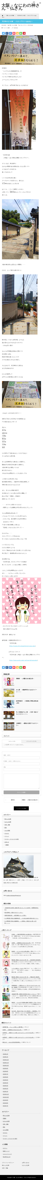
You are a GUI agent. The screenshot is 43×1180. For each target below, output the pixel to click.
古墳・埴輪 (7, 824)
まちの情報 (14, 25)
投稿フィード (6, 1151)
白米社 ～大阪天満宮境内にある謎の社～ (22, 934)
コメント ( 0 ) (11, 741)
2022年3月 (5, 1085)
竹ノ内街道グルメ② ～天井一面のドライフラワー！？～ (27, 713)
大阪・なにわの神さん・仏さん (21, 7)
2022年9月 (5, 1068)
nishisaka (16, 27)
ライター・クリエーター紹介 (11, 839)
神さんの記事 (7, 819)
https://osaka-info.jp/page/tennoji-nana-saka (22, 646)
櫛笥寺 (13, 800)
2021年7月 (5, 1105)
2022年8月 (5, 1071)
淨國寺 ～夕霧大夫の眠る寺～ (25, 678)
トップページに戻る (21, 808)
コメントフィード (7, 1154)
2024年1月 (5, 1054)
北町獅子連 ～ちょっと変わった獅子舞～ (12, 1027)
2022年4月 (5, 1082)
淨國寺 (7, 844)
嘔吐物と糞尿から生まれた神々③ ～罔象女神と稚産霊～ (26, 977)
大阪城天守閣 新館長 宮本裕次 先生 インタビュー (24, 994)
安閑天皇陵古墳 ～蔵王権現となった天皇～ (15, 915)
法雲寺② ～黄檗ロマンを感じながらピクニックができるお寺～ (18, 1032)
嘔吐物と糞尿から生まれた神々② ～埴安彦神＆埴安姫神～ (26, 960)
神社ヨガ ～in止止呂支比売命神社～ (11, 1042)
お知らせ (6, 842)
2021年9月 (5, 1100)
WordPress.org (6, 1156)
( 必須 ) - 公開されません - (12, 761)
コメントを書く (6, 27)
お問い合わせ (25, 1162)
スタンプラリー (23, 25)
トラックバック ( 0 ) (31, 741)
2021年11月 (6, 1094)
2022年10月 (6, 1065)
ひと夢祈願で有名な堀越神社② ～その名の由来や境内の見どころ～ (21, 918)
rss (34, 2)
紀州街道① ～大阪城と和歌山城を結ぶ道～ (27, 702)
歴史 (10, 25)
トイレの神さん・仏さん (18, 968)
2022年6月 (5, 1077)
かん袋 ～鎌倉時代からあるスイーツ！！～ (26, 691)
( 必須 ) (7, 755)
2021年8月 (5, 1103)
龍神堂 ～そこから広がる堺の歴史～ (21, 951)
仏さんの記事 (7, 821)
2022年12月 (6, 1059)
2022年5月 (5, 1080)
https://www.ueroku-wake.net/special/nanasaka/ (23, 660)
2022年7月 (5, 1074)
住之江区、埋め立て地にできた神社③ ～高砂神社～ (25, 1011)
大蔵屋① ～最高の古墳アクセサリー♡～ (27, 724)
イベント (6, 836)
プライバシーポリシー (8, 1162)
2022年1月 (5, 1091)
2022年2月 (5, 1088)
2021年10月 (6, 1097)
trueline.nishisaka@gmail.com (13, 895)
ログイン (5, 1148)
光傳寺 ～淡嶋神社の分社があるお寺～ (21, 942)
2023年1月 (5, 1056)
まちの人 (6, 833)
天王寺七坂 (30, 25)
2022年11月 (6, 1062)
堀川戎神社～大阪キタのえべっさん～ (13, 912)
